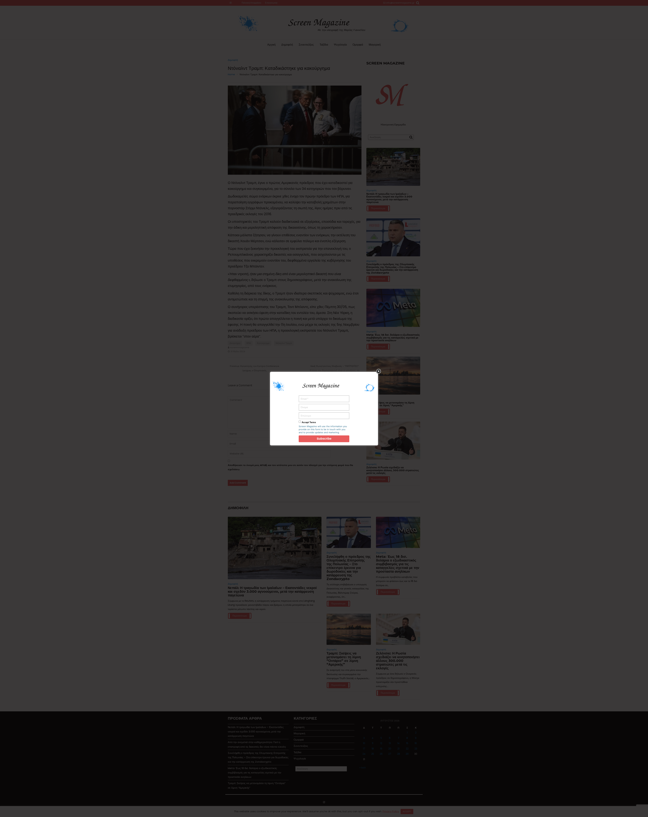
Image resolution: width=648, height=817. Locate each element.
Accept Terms (309, 422)
